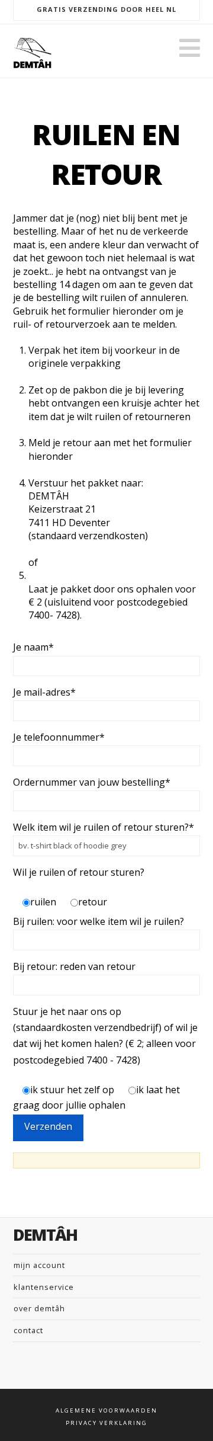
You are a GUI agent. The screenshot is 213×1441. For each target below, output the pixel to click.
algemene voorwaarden (106, 1410)
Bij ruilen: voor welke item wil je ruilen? (98, 921)
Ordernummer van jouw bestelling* (91, 782)
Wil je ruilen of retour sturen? (78, 872)
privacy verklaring (106, 1423)
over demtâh (39, 1308)
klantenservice (44, 1287)
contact (28, 1330)
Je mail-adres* (44, 692)
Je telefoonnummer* (59, 737)
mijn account (39, 1265)
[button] (189, 48)
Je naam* (33, 647)
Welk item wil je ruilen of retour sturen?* (103, 827)
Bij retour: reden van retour (74, 966)
